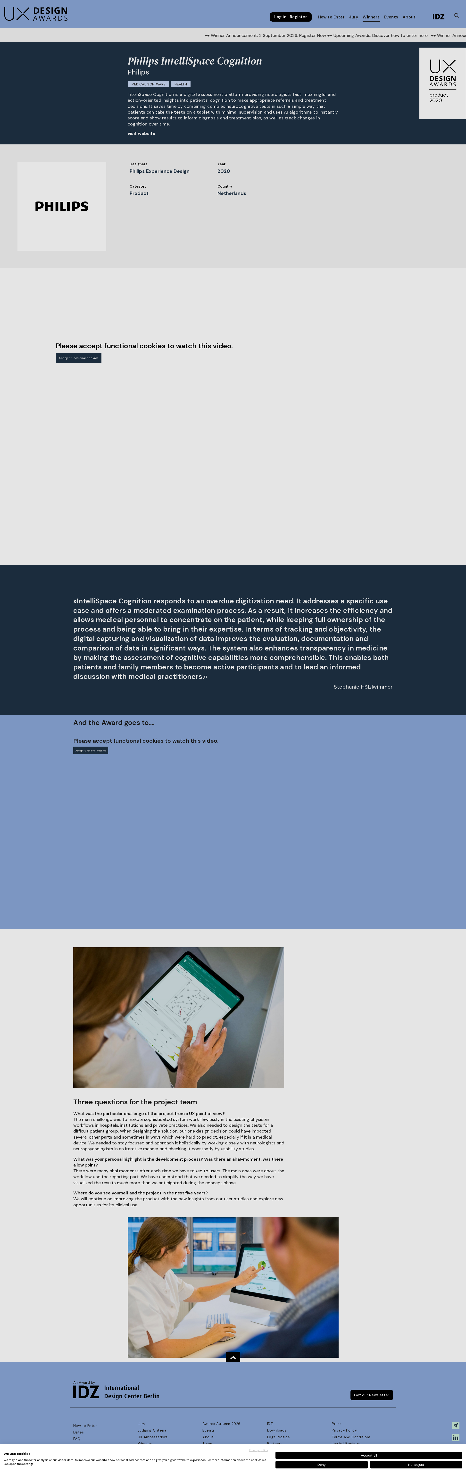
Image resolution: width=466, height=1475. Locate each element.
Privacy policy (258, 1450)
